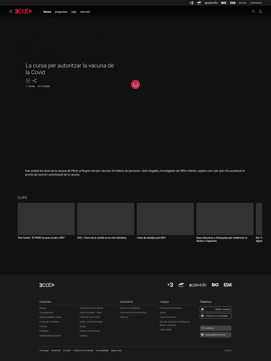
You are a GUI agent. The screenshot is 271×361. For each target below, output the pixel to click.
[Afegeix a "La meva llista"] (28, 80)
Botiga (242, 3)
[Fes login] (260, 11)
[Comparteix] (34, 80)
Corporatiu (256, 3)
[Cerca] (255, 11)
